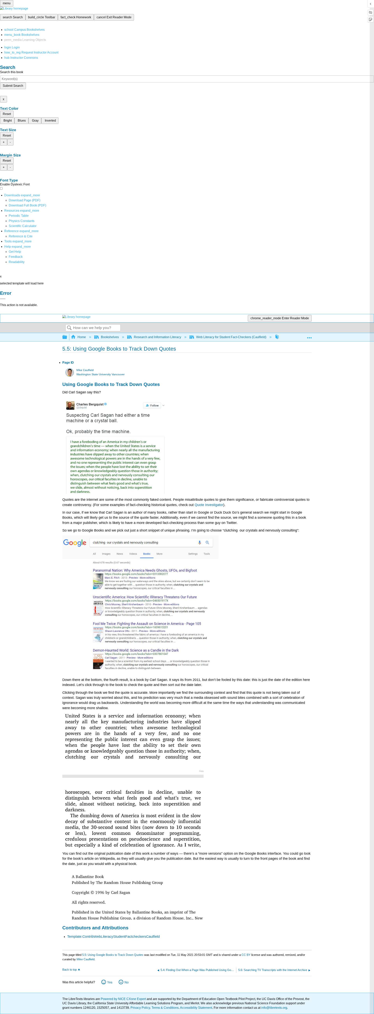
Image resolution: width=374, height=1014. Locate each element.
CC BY (246, 954)
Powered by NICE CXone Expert (124, 999)
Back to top (69, 969)
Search (69, 328)
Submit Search (13, 85)
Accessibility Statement (196, 1007)
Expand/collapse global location (309, 336)
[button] (16, 256)
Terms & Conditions (165, 1007)
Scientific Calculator (22, 226)
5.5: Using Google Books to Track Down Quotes (112, 954)
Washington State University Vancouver (100, 374)
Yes (109, 982)
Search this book (11, 72)
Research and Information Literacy (157, 337)
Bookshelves (110, 337)
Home (82, 337)
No (126, 982)
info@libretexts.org (273, 1007)
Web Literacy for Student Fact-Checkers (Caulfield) (231, 337)
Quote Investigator (209, 505)
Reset (7, 114)
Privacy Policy (140, 1007)
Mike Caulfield (85, 370)
